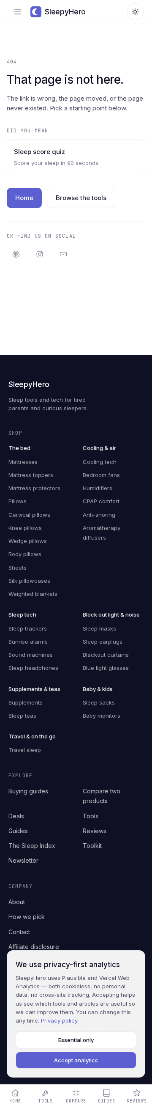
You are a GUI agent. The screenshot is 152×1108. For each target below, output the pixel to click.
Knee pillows (25, 527)
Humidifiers (97, 488)
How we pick (26, 916)
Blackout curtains (106, 654)
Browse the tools (81, 198)
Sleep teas (22, 715)
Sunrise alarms (28, 641)
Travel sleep (24, 749)
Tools (90, 816)
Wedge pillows (27, 541)
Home (24, 198)
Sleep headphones (33, 667)
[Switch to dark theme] (135, 11)
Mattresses (23, 461)
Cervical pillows (29, 514)
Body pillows (24, 554)
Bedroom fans (101, 475)
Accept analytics (76, 1060)
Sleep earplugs (102, 641)
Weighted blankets (32, 593)
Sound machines (30, 654)
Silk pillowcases (29, 580)
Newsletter (23, 860)
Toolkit (92, 845)
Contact (19, 931)
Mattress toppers (30, 475)
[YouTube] (63, 254)
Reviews (94, 830)
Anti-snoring (99, 514)
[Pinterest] (16, 254)
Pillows (17, 501)
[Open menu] (17, 12)
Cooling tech (100, 461)
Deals (16, 816)
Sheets (17, 567)
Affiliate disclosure (33, 946)
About (16, 901)
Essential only (76, 1040)
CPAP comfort (101, 501)
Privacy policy (59, 1020)
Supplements (25, 702)
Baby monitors (101, 715)
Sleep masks (99, 628)
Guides (18, 830)
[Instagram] (39, 254)
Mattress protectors (34, 488)
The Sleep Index (31, 845)
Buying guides (28, 791)
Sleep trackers (27, 628)
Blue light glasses (106, 667)
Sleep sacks (99, 702)
